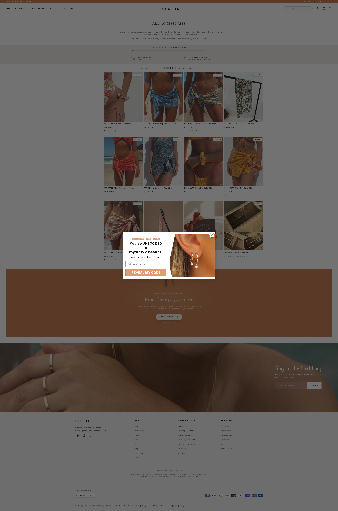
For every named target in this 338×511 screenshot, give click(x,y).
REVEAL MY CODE (146, 273)
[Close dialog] (212, 235)
